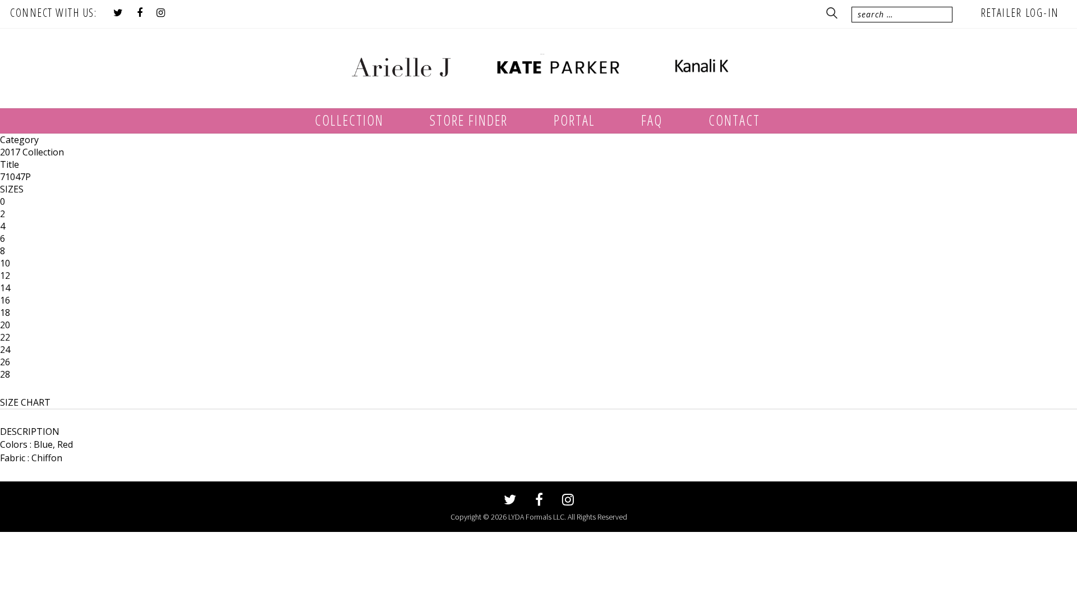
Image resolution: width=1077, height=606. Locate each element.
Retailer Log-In (1020, 12)
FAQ (651, 120)
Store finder (469, 120)
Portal (574, 120)
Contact (734, 120)
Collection (349, 120)
